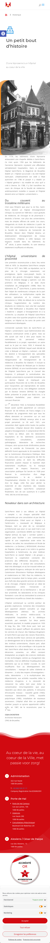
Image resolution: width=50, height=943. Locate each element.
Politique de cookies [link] (15, 939)
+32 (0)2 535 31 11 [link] (20, 788)
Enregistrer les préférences (25, 934)
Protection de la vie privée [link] (31, 939)
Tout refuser (25, 927)
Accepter (25, 921)
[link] (3, 33)
